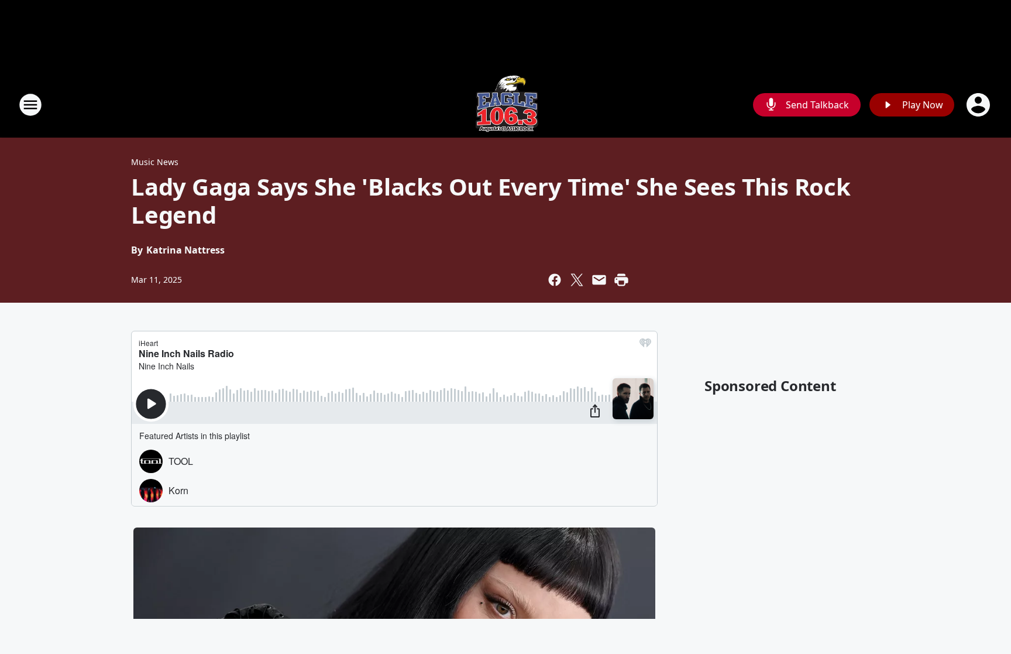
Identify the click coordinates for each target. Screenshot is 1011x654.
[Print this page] (621, 280)
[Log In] (979, 105)
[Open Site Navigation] (30, 105)
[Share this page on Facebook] (554, 280)
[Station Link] (505, 104)
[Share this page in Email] (599, 280)
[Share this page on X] (577, 280)
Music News (154, 161)
